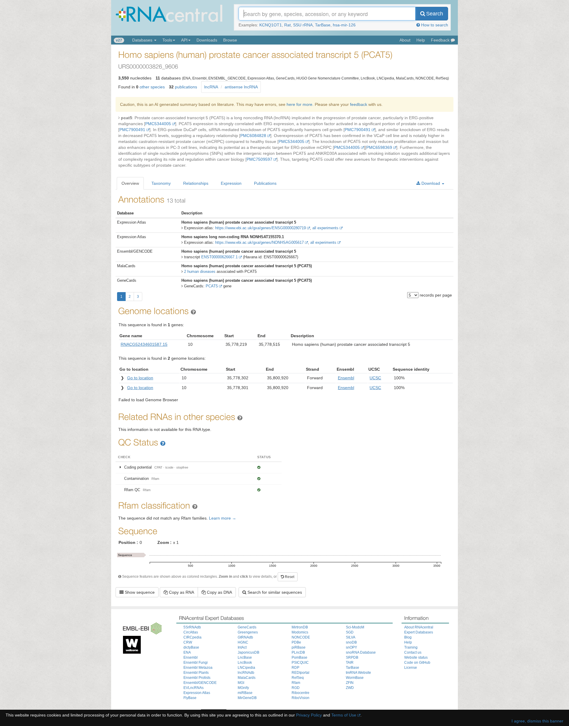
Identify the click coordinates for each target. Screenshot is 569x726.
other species (152, 87)
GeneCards (247, 627)
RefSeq (298, 678)
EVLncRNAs (193, 688)
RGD (296, 688)
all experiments (325, 228)
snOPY (351, 647)
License (410, 668)
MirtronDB (300, 627)
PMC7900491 (132, 129)
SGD (350, 632)
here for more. (300, 104)
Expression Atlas (196, 693)
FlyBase (189, 698)
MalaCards (246, 678)
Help (420, 40)
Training (411, 647)
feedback (358, 104)
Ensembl (190, 657)
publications (186, 87)
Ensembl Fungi (195, 662)
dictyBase (191, 647)
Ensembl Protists (196, 678)
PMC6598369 (379, 147)
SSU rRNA (303, 25)
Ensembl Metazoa (197, 668)
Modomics (300, 632)
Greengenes (248, 632)
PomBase (299, 657)
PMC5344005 (158, 123)
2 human (199, 271)
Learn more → (222, 518)
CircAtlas (190, 632)
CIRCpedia (192, 637)
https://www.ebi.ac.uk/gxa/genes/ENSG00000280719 (260, 228)
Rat (287, 25)
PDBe (296, 642)
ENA (187, 652)
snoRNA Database (361, 652)
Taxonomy (161, 183)
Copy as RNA (181, 592)
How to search (434, 25)
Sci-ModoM (355, 627)
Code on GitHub (417, 662)
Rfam (296, 683)
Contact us (412, 652)
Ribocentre (300, 693)
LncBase (245, 657)
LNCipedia (246, 668)
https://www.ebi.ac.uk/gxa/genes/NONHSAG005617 (259, 242)
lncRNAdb (246, 673)
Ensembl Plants (196, 673)
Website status (416, 657)
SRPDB (352, 657)
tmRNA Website (358, 673)
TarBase (322, 25)
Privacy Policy (309, 715)
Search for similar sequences (274, 592)
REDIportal (300, 673)
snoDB (351, 642)
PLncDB (298, 652)
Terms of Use (343, 715)
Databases (143, 40)
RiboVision (300, 698)
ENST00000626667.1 (219, 257)
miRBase (245, 693)
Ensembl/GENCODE (200, 683)
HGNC (243, 642)
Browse (230, 40)
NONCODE (301, 637)
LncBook (245, 662)
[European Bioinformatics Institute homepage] (141, 627)
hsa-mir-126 (344, 25)
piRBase (299, 647)
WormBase (355, 678)
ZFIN (350, 683)
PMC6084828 (253, 135)
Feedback (441, 40)
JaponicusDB (248, 652)
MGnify (243, 688)
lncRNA (211, 87)
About (404, 40)
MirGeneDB (247, 698)
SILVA (350, 637)
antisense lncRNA (241, 87)
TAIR (350, 662)
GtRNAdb (245, 637)
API (184, 40)
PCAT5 (212, 286)
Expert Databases (418, 632)
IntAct (242, 647)
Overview (130, 183)
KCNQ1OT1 (270, 25)
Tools (167, 40)
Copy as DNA (219, 592)
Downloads (206, 40)
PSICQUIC (300, 662)
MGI (241, 683)
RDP (295, 668)
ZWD (350, 688)
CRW (187, 642)
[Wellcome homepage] (130, 643)
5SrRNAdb (192, 627)
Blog (408, 637)
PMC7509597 (259, 159)
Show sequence (139, 592)
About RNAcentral (418, 627)
